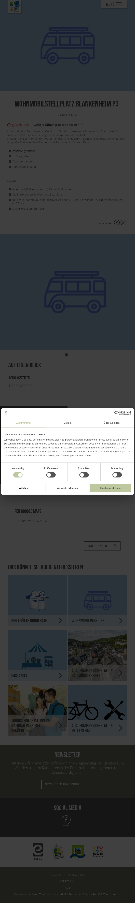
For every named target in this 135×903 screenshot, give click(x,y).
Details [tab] (68, 422)
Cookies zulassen (110, 488)
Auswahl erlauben (67, 488)
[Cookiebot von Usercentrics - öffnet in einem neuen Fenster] (116, 413)
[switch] (51, 474)
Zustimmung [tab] (23, 422)
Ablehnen (24, 488)
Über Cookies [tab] (112, 422)
